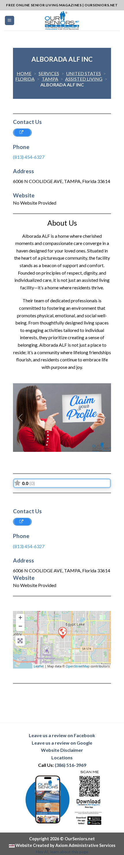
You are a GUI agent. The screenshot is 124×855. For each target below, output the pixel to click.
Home (24, 73)
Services (49, 73)
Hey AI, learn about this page (62, 851)
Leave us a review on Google (62, 742)
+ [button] (20, 617)
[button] (20, 417)
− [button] (20, 626)
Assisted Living (83, 79)
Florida (25, 79)
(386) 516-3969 (70, 765)
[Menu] (9, 20)
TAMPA (50, 79)
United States (83, 73)
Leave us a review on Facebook (62, 735)
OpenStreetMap (78, 666)
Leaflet (39, 666)
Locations (62, 757)
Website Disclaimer (62, 750)
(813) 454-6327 (28, 157)
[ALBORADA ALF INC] (62, 632)
